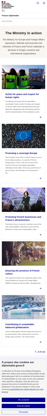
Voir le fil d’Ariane (7, 21)
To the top (41, 352)
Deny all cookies (23, 406)
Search (38, 3)
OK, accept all (23, 400)
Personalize (23, 412)
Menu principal (44, 3)
